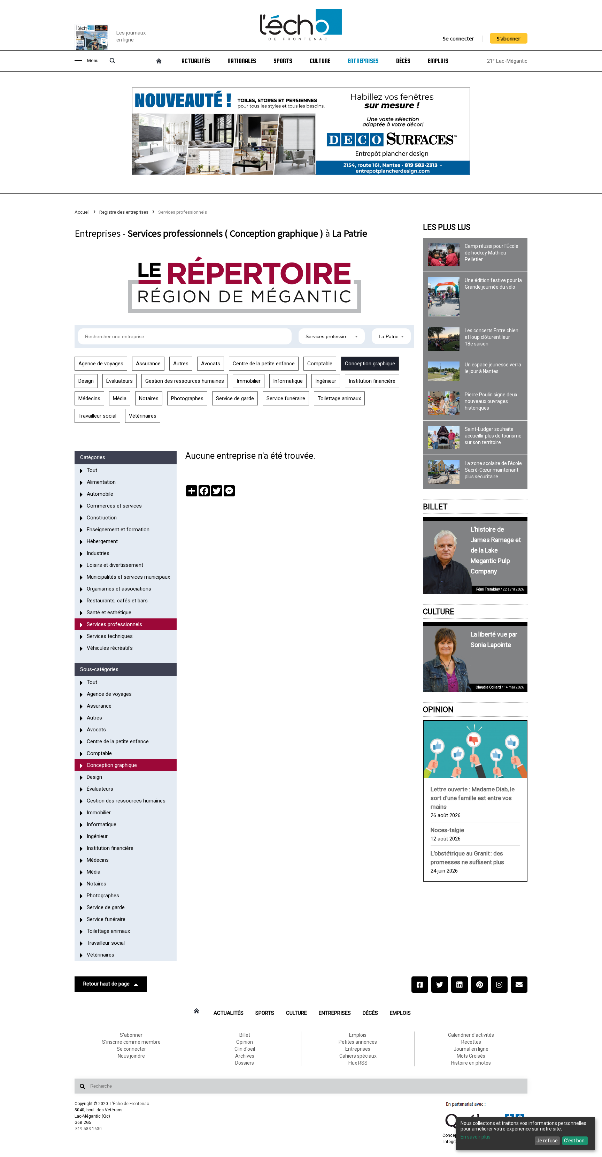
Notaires (149, 398)
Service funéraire (286, 398)
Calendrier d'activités (471, 1035)
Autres (180, 363)
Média (119, 398)
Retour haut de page (106, 984)
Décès (403, 61)
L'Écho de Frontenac (129, 1103)
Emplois (438, 61)
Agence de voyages (100, 363)
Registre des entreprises (123, 212)
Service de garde (235, 398)
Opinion (438, 709)
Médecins (89, 398)
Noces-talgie (447, 830)
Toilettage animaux (339, 398)
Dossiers (244, 1063)
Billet (435, 506)
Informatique (288, 381)
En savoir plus (476, 1137)
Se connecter (458, 38)
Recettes (471, 1042)
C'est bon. (575, 1140)
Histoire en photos (471, 1063)
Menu (93, 61)
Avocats (210, 363)
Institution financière (372, 381)
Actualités (196, 61)
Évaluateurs (119, 381)
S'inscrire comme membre (131, 1042)
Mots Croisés (471, 1056)
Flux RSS (358, 1063)
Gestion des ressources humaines (184, 381)
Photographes (187, 398)
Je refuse (547, 1140)
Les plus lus (446, 227)
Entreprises (363, 61)
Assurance (148, 363)
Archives (244, 1056)
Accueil (82, 212)
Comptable (319, 363)
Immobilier (249, 381)
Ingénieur (325, 381)
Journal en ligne (471, 1049)
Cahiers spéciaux (358, 1056)
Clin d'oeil (244, 1049)
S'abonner (508, 38)
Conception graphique (370, 363)
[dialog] (525, 1133)
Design (86, 381)
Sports (282, 61)
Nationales (241, 61)
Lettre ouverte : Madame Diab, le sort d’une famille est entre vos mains (473, 798)
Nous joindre (131, 1056)
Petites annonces (358, 1042)
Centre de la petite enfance (264, 363)
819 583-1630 (88, 1128)
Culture (320, 61)
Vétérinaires (142, 416)
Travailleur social (97, 416)
